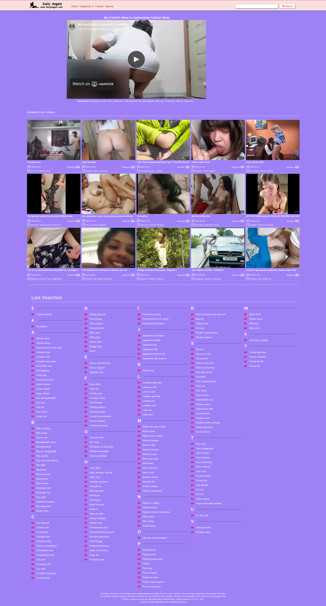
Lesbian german (151, 396)
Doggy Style (57, 279)
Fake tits (94, 388)
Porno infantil (150, 572)
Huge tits (94, 555)
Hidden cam (95, 522)
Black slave (42, 483)
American (35, 225)
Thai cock (201, 471)
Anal (142, 225)
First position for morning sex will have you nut (104, 270)
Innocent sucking (152, 314)
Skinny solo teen (205, 363)
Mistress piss (150, 454)
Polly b (146, 563)
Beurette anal (43, 446)
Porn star (147, 568)
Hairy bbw (94, 468)
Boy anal (41, 497)
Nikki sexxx (149, 516)
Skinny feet (202, 358)
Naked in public (151, 502)
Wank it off (254, 314)
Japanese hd (150, 344)
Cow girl (40, 559)
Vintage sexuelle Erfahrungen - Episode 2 (157, 270)
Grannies (170, 101)
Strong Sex (142, 216)
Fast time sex (34, 162)
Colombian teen (44, 550)
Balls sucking (43, 428)
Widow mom (255, 319)
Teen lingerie (203, 457)
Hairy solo (94, 477)
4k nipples (41, 326)
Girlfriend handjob (99, 451)
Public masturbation (153, 582)
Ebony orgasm (97, 367)
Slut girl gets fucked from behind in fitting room (50, 216)
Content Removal (183, 599)
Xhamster (73, 167)
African (43, 171)
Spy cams (201, 390)
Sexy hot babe (89, 162)
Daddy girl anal (97, 314)
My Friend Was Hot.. (201, 216)
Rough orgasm (204, 337)
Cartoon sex (42, 527)
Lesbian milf (149, 405)
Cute (49, 279)
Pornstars (217, 279)
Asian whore (43, 393)
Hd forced (94, 495)
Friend (216, 225)
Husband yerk (96, 559)
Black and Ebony (105, 279)
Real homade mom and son (211, 314)
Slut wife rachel (204, 372)
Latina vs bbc (150, 387)
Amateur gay (43, 352)
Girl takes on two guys (101, 446)
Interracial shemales (153, 323)
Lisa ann (147, 410)
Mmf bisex (148, 463)
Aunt (109, 101)
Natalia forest (150, 507)
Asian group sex (45, 379)
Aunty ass (41, 416)
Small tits (201, 376)
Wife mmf (254, 328)
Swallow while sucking (208, 422)
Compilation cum (45, 555)
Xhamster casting (258, 340)
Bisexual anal (43, 474)
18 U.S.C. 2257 (197, 599)
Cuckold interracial (46, 573)
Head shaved (96, 504)
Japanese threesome (154, 353)
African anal (42, 338)
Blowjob (212, 171)
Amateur (95, 101)
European (199, 279)
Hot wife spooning (99, 536)
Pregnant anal (150, 577)
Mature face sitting (152, 435)
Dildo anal (94, 332)
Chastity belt (43, 536)
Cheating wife (43, 541)
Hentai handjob (97, 518)
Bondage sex (43, 492)
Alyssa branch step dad (48, 347)
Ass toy (40, 407)
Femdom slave (97, 398)
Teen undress (203, 466)
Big (196, 225)
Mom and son (150, 468)
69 (38, 171)
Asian (205, 171)
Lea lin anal (149, 391)
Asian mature (43, 384)
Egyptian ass (96, 372)
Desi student (96, 323)
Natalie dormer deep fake (156, 512)
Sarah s (200, 349)
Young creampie (258, 356)
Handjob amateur (98, 481)
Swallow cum (203, 418)
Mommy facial (150, 477)
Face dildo (95, 384)
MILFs (179, 101)
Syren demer (203, 431)
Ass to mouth (150, 225)
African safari (43, 343)
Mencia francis (150, 449)
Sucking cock (203, 413)
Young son (254, 366)
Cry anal (40, 568)
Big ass (160, 101)
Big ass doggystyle (46, 451)
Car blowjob (42, 522)
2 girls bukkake (44, 314)
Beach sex (42, 437)
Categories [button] (85, 6)
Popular (99, 6)
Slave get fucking (205, 367)
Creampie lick (43, 564)
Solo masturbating (205, 381)
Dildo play (94, 337)
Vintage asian (203, 532)
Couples (159, 171)
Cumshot (42, 279)
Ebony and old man (99, 363)
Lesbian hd (149, 400)
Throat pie (201, 480)
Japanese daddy (151, 340)
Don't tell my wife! (255, 162)
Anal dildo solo (44, 366)
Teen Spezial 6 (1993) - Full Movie (207, 270)
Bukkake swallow (45, 501)
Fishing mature (97, 407)
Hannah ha (95, 486)
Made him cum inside (154, 426)
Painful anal (149, 549)
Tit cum (200, 489)
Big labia (41, 465)
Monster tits (149, 481)
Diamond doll (96, 328)
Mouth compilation (152, 490)
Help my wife (96, 513)
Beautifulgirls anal (45, 442)
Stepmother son (204, 399)
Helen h (93, 509)
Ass (251, 171)
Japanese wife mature (154, 358)
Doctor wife (95, 341)
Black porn (42, 478)
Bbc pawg (41, 433)
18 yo (33, 171)
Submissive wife (204, 408)
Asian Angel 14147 (201, 162)
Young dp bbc (256, 361)
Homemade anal (98, 527)
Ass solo (40, 402)
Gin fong (94, 442)
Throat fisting (203, 475)
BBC (95, 279)
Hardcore (208, 279)
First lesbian (96, 402)
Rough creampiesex (207, 332)
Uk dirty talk (202, 515)
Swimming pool (204, 427)
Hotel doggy (95, 541)
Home (74, 6)
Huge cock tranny (98, 550)
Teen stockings (204, 462)
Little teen (148, 414)
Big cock (57, 225)
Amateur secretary (46, 361)
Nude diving (149, 525)
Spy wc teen (202, 395)
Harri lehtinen (96, 490)
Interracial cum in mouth (156, 319)
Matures (189, 101)
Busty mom (42, 510)
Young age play (257, 352)
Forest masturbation (100, 416)
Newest (109, 6)
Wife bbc (253, 323)
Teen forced (202, 453)
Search (289, 6)
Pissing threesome (152, 559)
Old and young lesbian (155, 537)
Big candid (42, 455)
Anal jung (41, 375)
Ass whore (42, 411)
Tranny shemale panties (209, 503)
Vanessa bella (203, 527)
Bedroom (119, 101)
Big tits (270, 171)
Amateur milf (43, 356)
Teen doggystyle (204, 448)
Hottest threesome (99, 545)
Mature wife (149, 445)
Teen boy (201, 443)
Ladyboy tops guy (152, 382)
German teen (96, 437)
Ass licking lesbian (46, 398)
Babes (96, 171)
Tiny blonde (202, 485)
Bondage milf (43, 488)
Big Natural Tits (133, 101)
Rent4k (200, 319)
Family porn (95, 393)
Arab (103, 101)
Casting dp (42, 532)
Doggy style (95, 346)
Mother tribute (150, 486)
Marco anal (149, 431)
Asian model (43, 388)
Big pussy (41, 469)
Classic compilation (46, 545)
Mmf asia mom (151, 458)
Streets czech (203, 404)
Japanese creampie (153, 335)
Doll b (92, 351)
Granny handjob (98, 455)
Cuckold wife (43, 577)
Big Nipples (149, 101)
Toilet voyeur (203, 498)
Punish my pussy (152, 586)
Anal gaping (42, 370)
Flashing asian (97, 411)
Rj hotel (200, 328)
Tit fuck (200, 494)
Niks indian (148, 521)
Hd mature (95, 500)
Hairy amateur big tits (100, 472)
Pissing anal (149, 554)
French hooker (97, 420)
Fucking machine (98, 425)
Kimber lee (148, 370)
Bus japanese (43, 506)
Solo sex (200, 386)
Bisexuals (104, 171)
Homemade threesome (101, 532)
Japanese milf (150, 349)
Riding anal (202, 323)
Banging (160, 225)
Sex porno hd (203, 353)
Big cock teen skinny (47, 460)
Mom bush (148, 472)
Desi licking (95, 319)
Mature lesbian (151, 440)
